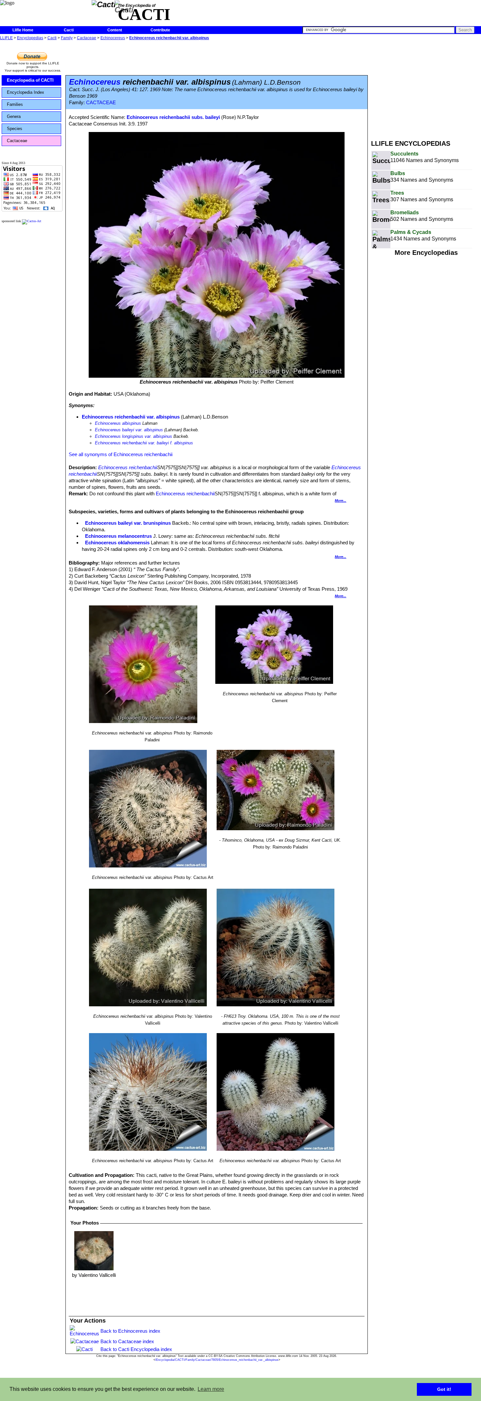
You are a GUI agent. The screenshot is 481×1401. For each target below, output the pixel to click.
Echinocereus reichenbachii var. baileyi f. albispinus (144, 442)
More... (340, 501)
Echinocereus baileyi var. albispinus (129, 429)
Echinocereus (112, 38)
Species (14, 128)
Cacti (69, 30)
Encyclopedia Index (25, 92)
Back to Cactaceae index (127, 1341)
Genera (14, 116)
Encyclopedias (30, 38)
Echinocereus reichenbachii (127, 467)
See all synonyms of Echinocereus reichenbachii (120, 454)
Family (67, 38)
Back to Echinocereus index (130, 1331)
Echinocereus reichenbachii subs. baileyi (173, 117)
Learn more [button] (211, 1389)
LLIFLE (6, 38)
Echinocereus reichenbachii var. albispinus (169, 38)
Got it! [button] (444, 1389)
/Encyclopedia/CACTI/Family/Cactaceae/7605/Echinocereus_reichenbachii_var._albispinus (216, 1359)
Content (114, 30)
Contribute (160, 30)
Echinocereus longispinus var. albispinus (133, 436)
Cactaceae (86, 38)
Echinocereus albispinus (118, 423)
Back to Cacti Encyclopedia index (136, 1349)
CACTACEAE (101, 102)
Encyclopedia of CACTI (30, 80)
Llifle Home (22, 30)
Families (15, 104)
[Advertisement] (426, 87)
